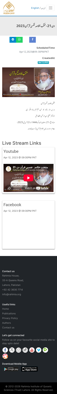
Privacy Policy (10, 318)
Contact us (8, 327)
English (35, 7)
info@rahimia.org (11, 294)
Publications (9, 313)
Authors (6, 322)
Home (5, 308)
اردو (43, 7)
